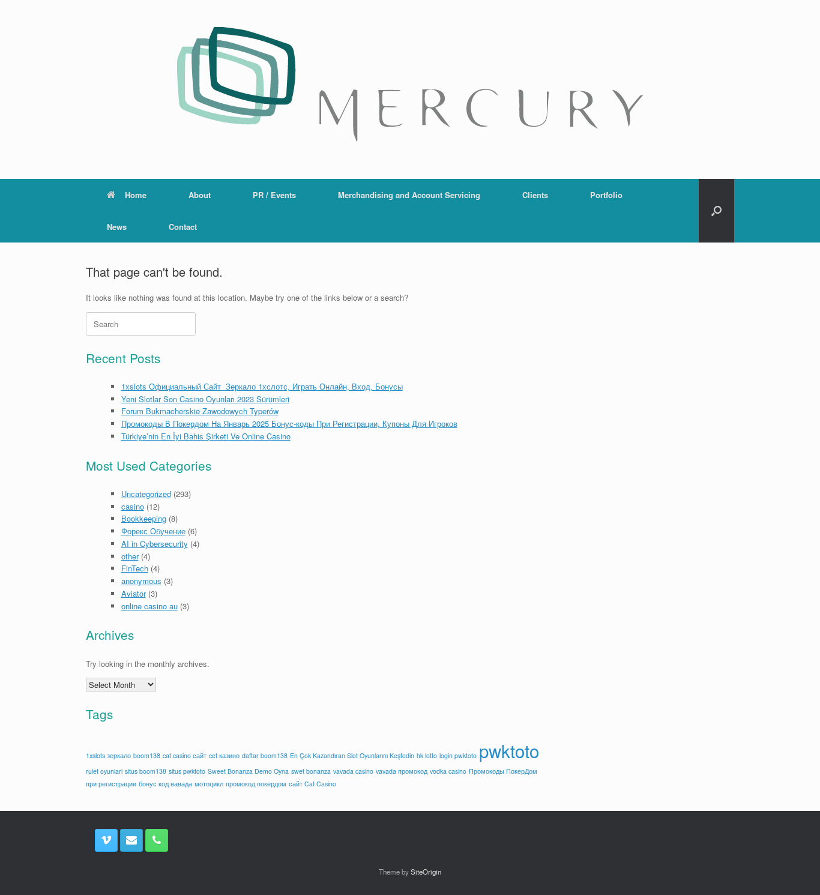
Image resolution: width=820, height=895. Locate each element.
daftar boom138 (265, 755)
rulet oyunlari (104, 771)
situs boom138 (145, 771)
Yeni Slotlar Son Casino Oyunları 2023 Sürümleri (205, 399)
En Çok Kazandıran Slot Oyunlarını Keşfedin (352, 755)
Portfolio (606, 194)
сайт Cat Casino (312, 783)
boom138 (146, 755)
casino (132, 506)
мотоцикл (208, 783)
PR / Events (274, 194)
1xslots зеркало (108, 755)
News (117, 226)
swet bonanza (311, 771)
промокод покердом (256, 783)
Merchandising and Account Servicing (409, 194)
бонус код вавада (165, 783)
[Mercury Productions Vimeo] (106, 840)
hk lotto (427, 755)
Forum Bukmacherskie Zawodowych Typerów (200, 411)
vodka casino (448, 771)
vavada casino (353, 771)
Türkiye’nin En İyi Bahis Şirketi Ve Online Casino (206, 436)
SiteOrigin (426, 871)
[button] (716, 211)
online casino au (149, 606)
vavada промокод (401, 771)
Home (135, 194)
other (130, 556)
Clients (535, 194)
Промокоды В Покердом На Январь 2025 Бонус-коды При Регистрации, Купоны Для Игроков (289, 423)
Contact (183, 226)
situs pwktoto (187, 771)
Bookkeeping (143, 518)
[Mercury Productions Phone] (156, 840)
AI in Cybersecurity (154, 543)
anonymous (141, 580)
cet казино (224, 755)
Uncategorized (146, 493)
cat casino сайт (185, 755)
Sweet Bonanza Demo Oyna (248, 771)
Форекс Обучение (153, 531)
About (199, 194)
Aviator (133, 593)
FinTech (134, 568)
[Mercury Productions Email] (131, 840)
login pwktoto (458, 755)
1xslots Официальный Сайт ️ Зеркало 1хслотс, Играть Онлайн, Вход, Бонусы (262, 386)
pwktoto (509, 750)
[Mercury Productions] (410, 84)
